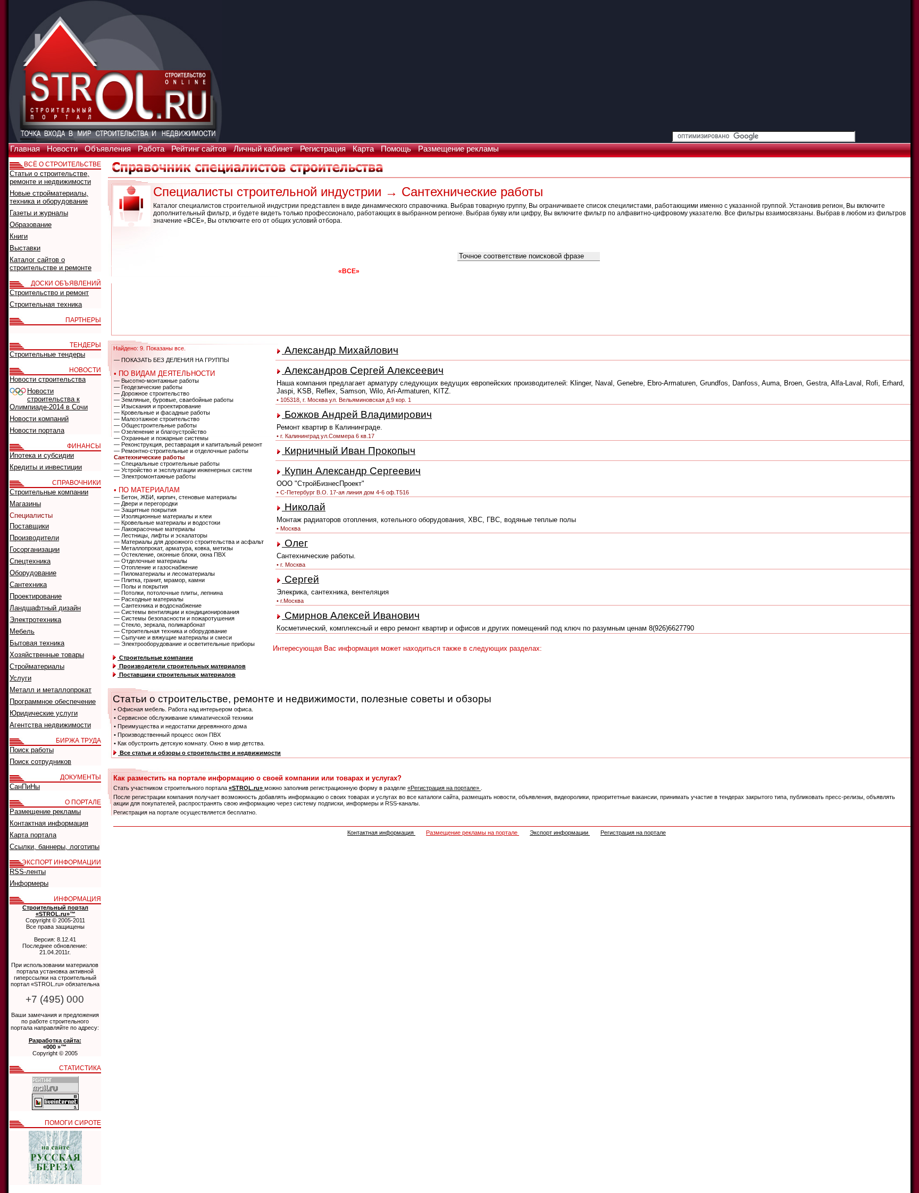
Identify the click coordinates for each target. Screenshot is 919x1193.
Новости (63, 149)
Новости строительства (48, 379)
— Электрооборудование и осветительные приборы (184, 644)
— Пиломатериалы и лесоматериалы (164, 573)
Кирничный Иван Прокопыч (348, 450)
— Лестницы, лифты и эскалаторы (160, 535)
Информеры (29, 883)
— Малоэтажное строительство (156, 419)
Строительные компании (155, 657)
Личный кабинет (264, 149)
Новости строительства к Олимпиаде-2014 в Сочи (49, 399)
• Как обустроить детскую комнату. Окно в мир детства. (189, 743)
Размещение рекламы (458, 149)
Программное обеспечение (53, 701)
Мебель (22, 631)
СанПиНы (25, 787)
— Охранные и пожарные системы (161, 438)
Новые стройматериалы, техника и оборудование (49, 197)
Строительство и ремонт (49, 293)
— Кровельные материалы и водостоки (167, 522)
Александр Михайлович (340, 350)
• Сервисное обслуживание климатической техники (183, 718)
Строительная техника (46, 304)
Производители (34, 538)
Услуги (20, 678)
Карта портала (33, 835)
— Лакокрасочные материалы (154, 529)
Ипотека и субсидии (42, 455)
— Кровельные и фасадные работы (162, 412)
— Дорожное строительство (151, 393)
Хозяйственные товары (47, 655)
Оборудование (33, 573)
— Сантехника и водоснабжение (158, 605)
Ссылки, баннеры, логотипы (54, 847)
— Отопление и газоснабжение (156, 567)
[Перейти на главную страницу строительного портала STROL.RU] (115, 140)
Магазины (25, 504)
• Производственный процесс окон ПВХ (167, 735)
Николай (303, 507)
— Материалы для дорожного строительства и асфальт (189, 542)
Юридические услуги (44, 713)
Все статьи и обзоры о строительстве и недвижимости (199, 753)
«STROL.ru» (246, 788)
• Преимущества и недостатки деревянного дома (180, 726)
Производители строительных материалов (182, 666)
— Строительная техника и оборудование (170, 631)
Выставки (25, 248)
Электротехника (35, 620)
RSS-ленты (28, 872)
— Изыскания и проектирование (157, 406)
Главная (26, 149)
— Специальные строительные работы (167, 463)
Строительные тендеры (47, 354)
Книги (19, 236)
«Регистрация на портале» (444, 788)
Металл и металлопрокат (50, 690)
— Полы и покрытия (141, 586)
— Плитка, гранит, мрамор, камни (159, 580)
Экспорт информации (560, 832)
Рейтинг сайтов (200, 149)
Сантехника (28, 585)
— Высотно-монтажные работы (156, 380)
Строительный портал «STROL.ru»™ (55, 910)
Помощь (397, 149)
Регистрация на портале (633, 832)
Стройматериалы (37, 666)
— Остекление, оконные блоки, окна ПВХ (169, 554)
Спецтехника (30, 561)
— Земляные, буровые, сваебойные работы (173, 400)
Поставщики (29, 526)
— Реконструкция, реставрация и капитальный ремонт (188, 444)
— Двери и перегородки (146, 503)
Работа (152, 149)
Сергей (300, 579)
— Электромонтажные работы (155, 476)
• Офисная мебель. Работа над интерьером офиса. (183, 709)
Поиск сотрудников (40, 762)
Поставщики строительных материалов (177, 674)
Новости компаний (39, 419)
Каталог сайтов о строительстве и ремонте (50, 264)
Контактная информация (381, 832)
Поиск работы (32, 750)
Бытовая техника (37, 643)
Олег (295, 543)
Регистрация (324, 149)
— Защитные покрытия (145, 510)
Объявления (109, 149)
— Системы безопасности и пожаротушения (174, 618)
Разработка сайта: (55, 1040)
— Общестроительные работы (155, 425)
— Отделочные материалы (150, 561)
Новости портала (37, 430)
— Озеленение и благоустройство (160, 432)
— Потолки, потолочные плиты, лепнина (168, 593)
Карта (364, 149)
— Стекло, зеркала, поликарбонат (159, 624)
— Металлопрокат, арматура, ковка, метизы (173, 548)
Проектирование (36, 596)
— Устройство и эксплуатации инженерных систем (183, 470)
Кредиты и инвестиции (46, 467)
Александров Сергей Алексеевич (363, 370)
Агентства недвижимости (50, 725)
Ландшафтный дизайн (45, 608)
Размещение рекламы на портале (472, 832)
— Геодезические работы (148, 387)
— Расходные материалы (148, 599)
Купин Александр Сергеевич (351, 470)
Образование (31, 225)
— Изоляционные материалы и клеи (163, 516)
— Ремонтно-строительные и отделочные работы (181, 451)
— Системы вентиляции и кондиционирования (176, 612)
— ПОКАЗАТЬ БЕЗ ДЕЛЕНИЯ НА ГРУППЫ (171, 360)
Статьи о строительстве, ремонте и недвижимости (50, 178)
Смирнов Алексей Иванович (351, 615)
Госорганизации (35, 549)
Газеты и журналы (39, 213)
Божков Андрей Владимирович (357, 414)
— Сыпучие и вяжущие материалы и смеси (173, 637)
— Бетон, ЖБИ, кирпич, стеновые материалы (175, 497)
